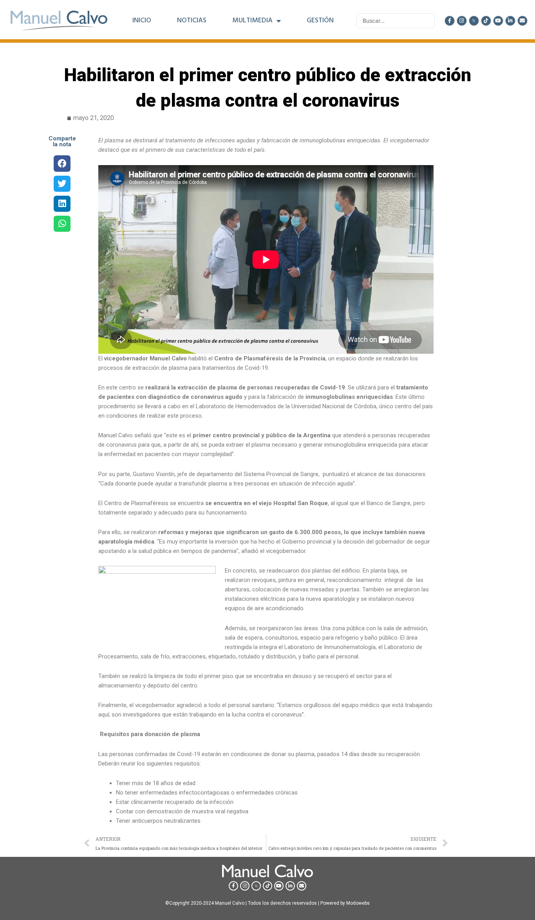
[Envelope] (522, 21)
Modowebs (358, 903)
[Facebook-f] (450, 21)
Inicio (141, 20)
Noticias (191, 20)
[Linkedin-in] (510, 21)
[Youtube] (498, 21)
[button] (62, 163)
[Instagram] (462, 21)
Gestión (320, 20)
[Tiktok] (486, 21)
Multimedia (252, 20)
